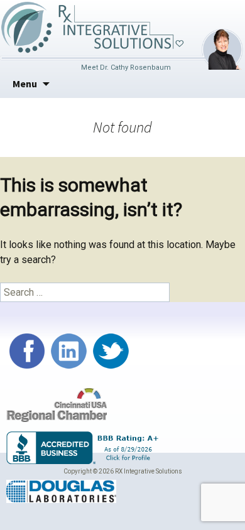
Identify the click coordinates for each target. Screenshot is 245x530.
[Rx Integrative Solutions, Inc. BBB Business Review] (84, 447)
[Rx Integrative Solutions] (92, 26)
